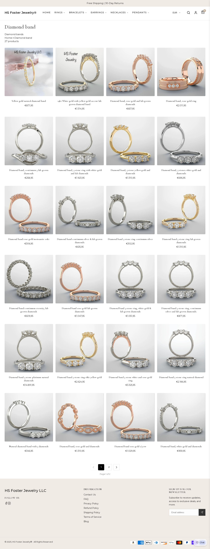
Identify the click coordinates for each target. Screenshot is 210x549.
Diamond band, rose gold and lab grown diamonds (130, 103)
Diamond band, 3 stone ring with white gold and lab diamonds (79, 172)
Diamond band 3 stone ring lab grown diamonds (181, 241)
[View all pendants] (140, 12)
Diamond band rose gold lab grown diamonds (79, 310)
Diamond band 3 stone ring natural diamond (181, 377)
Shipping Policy (92, 512)
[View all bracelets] (78, 12)
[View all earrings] (99, 12)
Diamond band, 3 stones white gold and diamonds (181, 172)
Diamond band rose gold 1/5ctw (130, 446)
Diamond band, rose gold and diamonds (80, 446)
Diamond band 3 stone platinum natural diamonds (29, 379)
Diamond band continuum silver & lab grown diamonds (79, 241)
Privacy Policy (91, 503)
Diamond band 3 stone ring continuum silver (130, 239)
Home (47, 12)
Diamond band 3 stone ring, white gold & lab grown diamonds (130, 310)
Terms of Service (92, 517)
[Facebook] (6, 504)
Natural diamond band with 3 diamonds (28, 446)
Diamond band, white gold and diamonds (181, 446)
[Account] (195, 12)
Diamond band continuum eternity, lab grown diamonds (28, 310)
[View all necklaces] (119, 12)
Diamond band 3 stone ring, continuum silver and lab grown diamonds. (181, 310)
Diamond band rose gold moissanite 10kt (28, 239)
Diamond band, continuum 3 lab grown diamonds (28, 172)
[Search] (188, 12)
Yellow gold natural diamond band (29, 101)
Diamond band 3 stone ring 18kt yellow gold (79, 377)
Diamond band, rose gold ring (181, 101)
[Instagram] (9, 504)
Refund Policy (91, 508)
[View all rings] (59, 12)
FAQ (86, 499)
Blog (86, 521)
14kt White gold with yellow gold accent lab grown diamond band (80, 103)
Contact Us (90, 494)
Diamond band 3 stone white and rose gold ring (130, 379)
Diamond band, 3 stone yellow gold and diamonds (130, 172)
